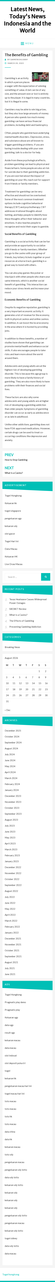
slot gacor (10, 533)
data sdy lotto (12, 1246)
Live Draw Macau (13, 564)
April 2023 (10, 843)
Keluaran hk (11, 503)
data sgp (9, 1025)
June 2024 (10, 760)
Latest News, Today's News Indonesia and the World (27, 20)
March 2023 (11, 849)
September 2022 (13, 885)
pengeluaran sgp (13, 518)
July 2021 (10, 968)
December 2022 (13, 867)
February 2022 (12, 926)
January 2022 (12, 932)
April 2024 (10, 772)
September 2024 (13, 742)
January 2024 (12, 790)
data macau (10, 1253)
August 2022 (11, 891)
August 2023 (11, 819)
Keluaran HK (11, 556)
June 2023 (10, 831)
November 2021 (13, 944)
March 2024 (11, 778)
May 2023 (10, 837)
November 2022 (13, 873)
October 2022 (12, 879)
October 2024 (12, 736)
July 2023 (10, 825)
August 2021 (11, 962)
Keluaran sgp (11, 1017)
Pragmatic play (12, 1009)
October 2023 (12, 807)
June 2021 (10, 974)
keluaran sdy (11, 526)
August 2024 (11, 748)
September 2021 (13, 956)
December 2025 (13, 730)
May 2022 (10, 908)
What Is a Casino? (18, 614)
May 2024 (10, 766)
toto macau (10, 1108)
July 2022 (10, 897)
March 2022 (11, 920)
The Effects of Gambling (21, 620)
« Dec (7, 710)
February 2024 (12, 784)
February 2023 (12, 855)
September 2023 (13, 813)
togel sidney (11, 1238)
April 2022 (10, 914)
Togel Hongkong (13, 495)
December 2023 (13, 796)
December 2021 (13, 938)
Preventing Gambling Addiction (25, 626)
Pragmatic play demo (15, 1002)
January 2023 (12, 861)
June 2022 (10, 902)
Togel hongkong (10, 1274)
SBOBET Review (17, 608)
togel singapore (13, 510)
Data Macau (11, 548)
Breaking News (12, 647)
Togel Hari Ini (11, 541)
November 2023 (13, 801)
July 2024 (10, 754)
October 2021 (12, 950)
